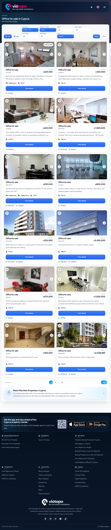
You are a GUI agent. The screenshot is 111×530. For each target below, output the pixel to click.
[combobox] (30, 30)
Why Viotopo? (43, 479)
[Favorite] (7, 44)
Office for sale (12, 70)
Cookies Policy (80, 482)
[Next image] (51, 54)
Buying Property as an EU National (87, 451)
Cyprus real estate (45, 475)
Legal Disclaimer (81, 479)
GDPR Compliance (81, 486)
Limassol (8, 128)
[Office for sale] (29, 54)
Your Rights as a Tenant (10, 471)
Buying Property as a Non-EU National (89, 455)
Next (104, 382)
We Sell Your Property (9, 440)
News (40, 490)
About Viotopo (43, 471)
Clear (104, 36)
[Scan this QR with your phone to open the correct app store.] (62, 424)
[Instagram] (50, 519)
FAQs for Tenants (8, 475)
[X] (56, 519)
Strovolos (61, 128)
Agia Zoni (9, 185)
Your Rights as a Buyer (83, 447)
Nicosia (8, 297)
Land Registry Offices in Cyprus (86, 462)
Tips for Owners (44, 440)
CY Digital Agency (103, 526)
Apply (96, 36)
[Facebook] (45, 519)
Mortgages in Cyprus (82, 444)
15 (62, 382)
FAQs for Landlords (9, 479)
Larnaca (8, 72)
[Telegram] (61, 519)
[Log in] (91, 7)
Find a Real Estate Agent (11, 447)
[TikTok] (66, 519)
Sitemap (41, 486)
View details (29, 88)
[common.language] (98, 7)
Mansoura (61, 353)
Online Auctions (44, 494)
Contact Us (42, 482)
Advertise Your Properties (11, 444)
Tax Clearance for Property (84, 458)
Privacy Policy (80, 475)
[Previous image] (6, 54)
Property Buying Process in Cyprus (87, 440)
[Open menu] (104, 7)
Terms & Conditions (82, 471)
